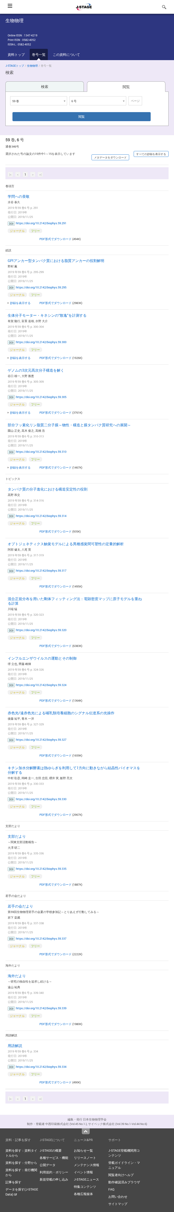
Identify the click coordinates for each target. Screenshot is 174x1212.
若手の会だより (20, 906)
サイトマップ (117, 1204)
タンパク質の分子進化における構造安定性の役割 (47, 489)
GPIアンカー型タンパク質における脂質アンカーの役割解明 (56, 260)
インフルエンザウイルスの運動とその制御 (42, 658)
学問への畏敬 (18, 196)
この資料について (66, 54)
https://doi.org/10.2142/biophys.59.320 (41, 630)
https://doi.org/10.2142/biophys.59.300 (41, 342)
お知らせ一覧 (83, 1150)
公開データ (48, 1165)
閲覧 (126, 86)
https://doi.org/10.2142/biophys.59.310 (41, 452)
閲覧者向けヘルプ (121, 1175)
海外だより (17, 975)
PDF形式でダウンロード (55, 239)
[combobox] (38, 100)
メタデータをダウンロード (110, 157)
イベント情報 (83, 1172)
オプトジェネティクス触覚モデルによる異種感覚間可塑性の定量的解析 (66, 543)
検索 (44, 86)
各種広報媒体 (83, 1194)
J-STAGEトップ (14, 65)
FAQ (111, 1189)
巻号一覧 (39, 54)
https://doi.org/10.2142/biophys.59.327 (41, 740)
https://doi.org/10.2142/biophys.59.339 (41, 1008)
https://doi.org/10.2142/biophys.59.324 (41, 685)
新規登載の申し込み (54, 1179)
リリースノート (85, 1157)
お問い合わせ (117, 1196)
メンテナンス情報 (86, 1165)
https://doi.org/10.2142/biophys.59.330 (41, 799)
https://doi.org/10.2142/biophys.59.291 (41, 223)
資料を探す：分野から (21, 1162)
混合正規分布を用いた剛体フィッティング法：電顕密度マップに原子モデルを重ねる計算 (75, 601)
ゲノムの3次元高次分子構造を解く (36, 370)
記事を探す (13, 1182)
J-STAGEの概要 (51, 1150)
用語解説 (15, 1045)
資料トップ (16, 54)
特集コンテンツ (85, 1186)
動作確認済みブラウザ (124, 1182)
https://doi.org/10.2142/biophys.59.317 (41, 570)
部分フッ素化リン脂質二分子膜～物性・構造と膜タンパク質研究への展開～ (69, 424)
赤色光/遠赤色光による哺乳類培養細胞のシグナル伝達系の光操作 (61, 712)
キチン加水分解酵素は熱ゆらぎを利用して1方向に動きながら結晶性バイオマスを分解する (74, 770)
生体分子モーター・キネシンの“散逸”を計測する (47, 315)
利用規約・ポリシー (54, 1172)
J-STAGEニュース (86, 1179)
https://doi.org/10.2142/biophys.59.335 (41, 869)
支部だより (17, 836)
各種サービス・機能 (54, 1157)
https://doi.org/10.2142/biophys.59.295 (41, 287)
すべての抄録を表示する (151, 154)
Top (86, 1131)
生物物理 (32, 65)
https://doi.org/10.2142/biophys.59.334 (41, 1067)
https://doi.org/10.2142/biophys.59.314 (41, 516)
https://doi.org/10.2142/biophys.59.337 (41, 938)
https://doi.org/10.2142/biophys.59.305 (41, 397)
